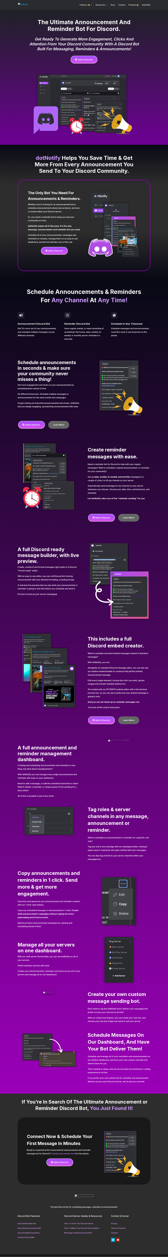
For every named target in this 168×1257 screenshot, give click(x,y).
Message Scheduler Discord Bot (78, 1233)
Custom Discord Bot (26, 1237)
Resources (100, 5)
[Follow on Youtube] (118, 1240)
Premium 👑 (134, 5)
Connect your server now (63, 1153)
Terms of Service (118, 1228)
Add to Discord (85, 59)
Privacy (114, 1223)
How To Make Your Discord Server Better (81, 1228)
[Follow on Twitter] (113, 1240)
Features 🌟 (85, 5)
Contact (121, 5)
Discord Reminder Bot (27, 1223)
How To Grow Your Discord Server (78, 1223)
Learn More (58, 425)
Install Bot (146, 5)
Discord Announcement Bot (29, 1228)
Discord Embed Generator (29, 1233)
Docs (113, 5)
